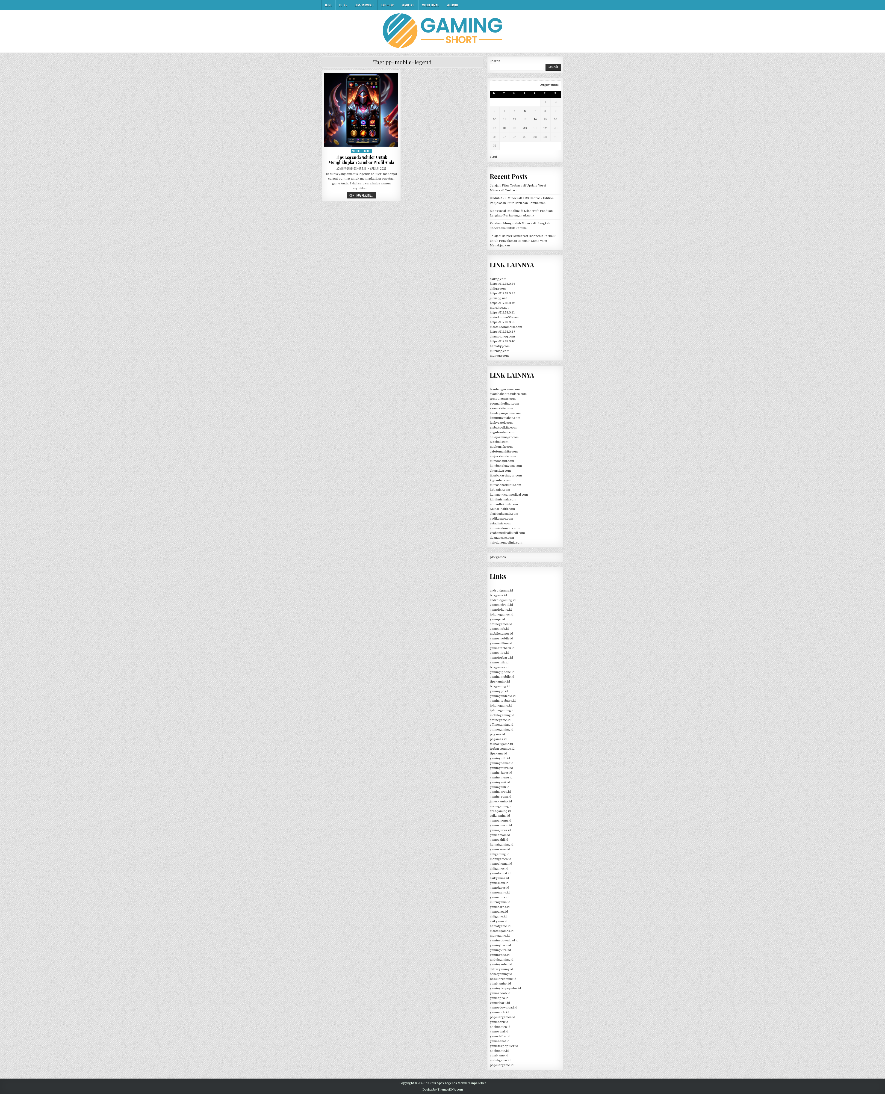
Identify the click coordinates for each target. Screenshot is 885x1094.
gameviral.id (499, 1031)
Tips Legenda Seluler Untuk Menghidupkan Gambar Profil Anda (361, 159)
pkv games (498, 557)
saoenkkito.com (501, 408)
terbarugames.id (502, 748)
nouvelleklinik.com (504, 504)
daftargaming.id (501, 969)
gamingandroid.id (503, 696)
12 (514, 119)
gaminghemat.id (501, 763)
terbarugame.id (501, 744)
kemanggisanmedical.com (509, 494)
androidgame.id (501, 590)
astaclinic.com (500, 523)
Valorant (452, 5)
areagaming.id (500, 811)
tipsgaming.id (500, 681)
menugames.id (500, 859)
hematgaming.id (501, 844)
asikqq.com (498, 279)
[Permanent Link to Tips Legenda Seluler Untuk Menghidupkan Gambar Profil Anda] (361, 110)
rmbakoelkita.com (503, 427)
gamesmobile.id (501, 638)
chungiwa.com (500, 470)
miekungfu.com (501, 446)
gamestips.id (499, 652)
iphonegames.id (501, 614)
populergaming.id (503, 979)
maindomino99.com (504, 317)
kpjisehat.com (500, 480)
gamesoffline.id (501, 643)
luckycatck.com (501, 422)
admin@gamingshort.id (351, 168)
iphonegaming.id (502, 710)
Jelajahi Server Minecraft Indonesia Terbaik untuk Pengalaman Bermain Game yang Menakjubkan (522, 240)
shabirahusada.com (504, 513)
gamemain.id (499, 883)
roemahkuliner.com (504, 403)
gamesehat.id (499, 1041)
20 (525, 128)
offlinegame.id (500, 720)
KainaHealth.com (502, 509)
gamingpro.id (500, 955)
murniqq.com (499, 351)
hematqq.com (500, 346)
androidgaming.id (503, 600)
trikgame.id (498, 595)
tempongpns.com (503, 398)
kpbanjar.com (500, 489)
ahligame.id (498, 916)
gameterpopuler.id (504, 1046)
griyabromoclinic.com (506, 542)
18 (504, 128)
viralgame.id (499, 1055)
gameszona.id (500, 849)
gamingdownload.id (504, 940)
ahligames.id (499, 868)
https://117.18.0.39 (502, 293)
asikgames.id (499, 878)
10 (494, 119)
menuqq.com (499, 355)
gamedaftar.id (500, 1036)
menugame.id (500, 935)
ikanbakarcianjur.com (506, 475)
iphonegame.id (501, 705)
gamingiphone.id (502, 672)
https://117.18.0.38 (502, 322)
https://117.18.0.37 (502, 331)
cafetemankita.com (504, 451)
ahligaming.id (499, 854)
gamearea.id (499, 911)
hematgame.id (500, 926)
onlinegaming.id (501, 729)
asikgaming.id (500, 815)
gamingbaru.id (500, 945)
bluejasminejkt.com (504, 437)
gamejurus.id (499, 887)
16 (555, 119)
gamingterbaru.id (503, 700)
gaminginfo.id (500, 758)
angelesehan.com (502, 432)
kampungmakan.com (505, 418)
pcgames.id (498, 739)
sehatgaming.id (501, 974)
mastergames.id (501, 931)
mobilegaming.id (502, 715)
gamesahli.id (499, 839)
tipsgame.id (498, 753)
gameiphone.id (501, 609)
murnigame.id (500, 902)
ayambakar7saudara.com (508, 394)
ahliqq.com (498, 288)
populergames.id (502, 1017)
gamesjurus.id (500, 830)
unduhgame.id (500, 1060)
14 (535, 119)
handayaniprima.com (505, 413)
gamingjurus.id (501, 772)
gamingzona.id (500, 796)
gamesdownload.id (503, 1007)
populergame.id (501, 1065)
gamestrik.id (499, 662)
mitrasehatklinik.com (505, 485)
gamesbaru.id (500, 1003)
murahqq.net (499, 307)
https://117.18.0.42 (502, 303)
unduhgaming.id (501, 959)
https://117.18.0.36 (502, 283)
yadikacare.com (501, 518)
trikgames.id (499, 667)
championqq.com (502, 336)
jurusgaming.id (501, 801)
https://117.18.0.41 (502, 312)
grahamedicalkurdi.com (507, 533)
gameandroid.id (501, 604)
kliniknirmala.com (503, 499)
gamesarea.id (500, 907)
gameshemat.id (501, 863)
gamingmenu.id (501, 777)
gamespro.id (499, 998)
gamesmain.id (500, 835)
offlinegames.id (501, 624)
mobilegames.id (501, 633)
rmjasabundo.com (503, 456)
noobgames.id (500, 1027)
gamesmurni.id (501, 825)
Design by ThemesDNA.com (442, 1089)
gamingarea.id (500, 791)
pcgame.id (497, 734)
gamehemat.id (500, 873)
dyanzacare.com (502, 537)
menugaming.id (501, 806)
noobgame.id (499, 1051)
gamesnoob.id (500, 993)
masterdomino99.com (506, 327)
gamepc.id (497, 619)
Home (328, 5)
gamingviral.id (500, 950)
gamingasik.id (500, 782)
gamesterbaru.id (502, 648)
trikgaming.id (500, 686)
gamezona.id (499, 897)
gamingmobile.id (502, 676)
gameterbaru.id (501, 657)
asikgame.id (498, 921)
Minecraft (408, 5)
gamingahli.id (499, 787)
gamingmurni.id (501, 768)
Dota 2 (343, 5)
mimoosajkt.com (502, 461)
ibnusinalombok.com (505, 528)
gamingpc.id (499, 691)
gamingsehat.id (501, 964)
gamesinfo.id (499, 628)
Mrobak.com (499, 442)
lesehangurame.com (505, 389)
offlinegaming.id (501, 724)
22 (545, 128)
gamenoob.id (499, 1012)
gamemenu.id (500, 892)
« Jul (493, 157)
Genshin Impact (364, 5)
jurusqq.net (498, 298)
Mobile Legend (430, 5)
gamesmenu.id (500, 820)
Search (495, 61)
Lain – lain (387, 5)
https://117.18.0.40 (502, 341)
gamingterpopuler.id (505, 988)
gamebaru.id (499, 1022)
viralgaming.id (500, 983)
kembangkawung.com (506, 465)
